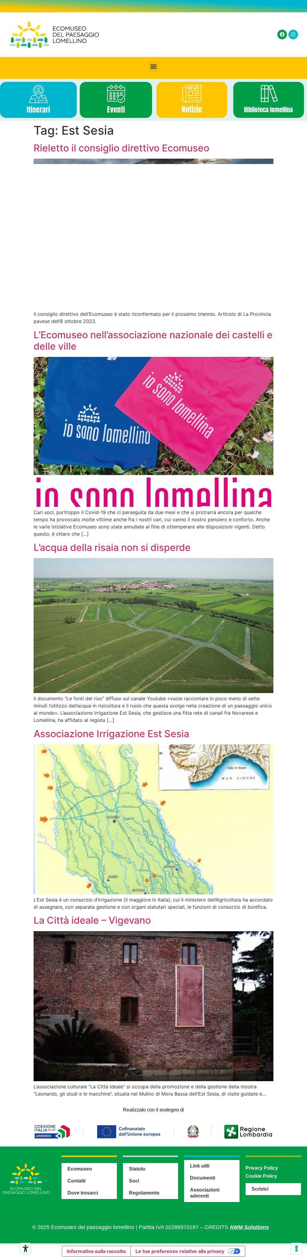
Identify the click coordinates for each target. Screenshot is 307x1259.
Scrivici (260, 1189)
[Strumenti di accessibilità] (25, 1248)
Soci (134, 1180)
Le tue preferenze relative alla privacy (180, 1251)
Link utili (199, 1165)
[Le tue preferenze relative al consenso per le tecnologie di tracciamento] (296, 1248)
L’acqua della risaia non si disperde (112, 547)
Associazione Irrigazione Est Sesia (111, 734)
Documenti (202, 1177)
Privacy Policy (262, 1168)
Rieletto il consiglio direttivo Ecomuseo (121, 148)
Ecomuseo (79, 1168)
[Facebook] (282, 34)
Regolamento (144, 1192)
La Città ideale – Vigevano (92, 920)
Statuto (137, 1168)
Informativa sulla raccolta (96, 1251)
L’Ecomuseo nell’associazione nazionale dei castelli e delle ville (153, 340)
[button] (154, 66)
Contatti (76, 1180)
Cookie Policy (261, 1176)
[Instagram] (293, 34)
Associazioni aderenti (204, 1192)
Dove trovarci (82, 1192)
